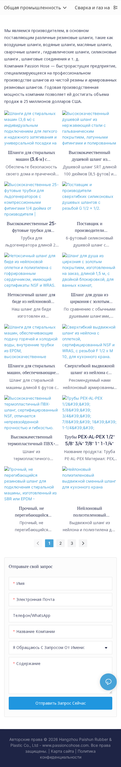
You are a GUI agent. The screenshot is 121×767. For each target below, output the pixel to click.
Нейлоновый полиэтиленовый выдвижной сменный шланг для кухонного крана (89, 512)
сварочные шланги (22, 52)
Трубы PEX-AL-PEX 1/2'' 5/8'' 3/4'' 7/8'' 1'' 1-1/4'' (89, 440)
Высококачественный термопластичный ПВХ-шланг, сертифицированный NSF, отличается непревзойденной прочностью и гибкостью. (31, 440)
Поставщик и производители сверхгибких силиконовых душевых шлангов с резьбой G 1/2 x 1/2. (89, 227)
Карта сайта (62, 751)
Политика (87, 751)
